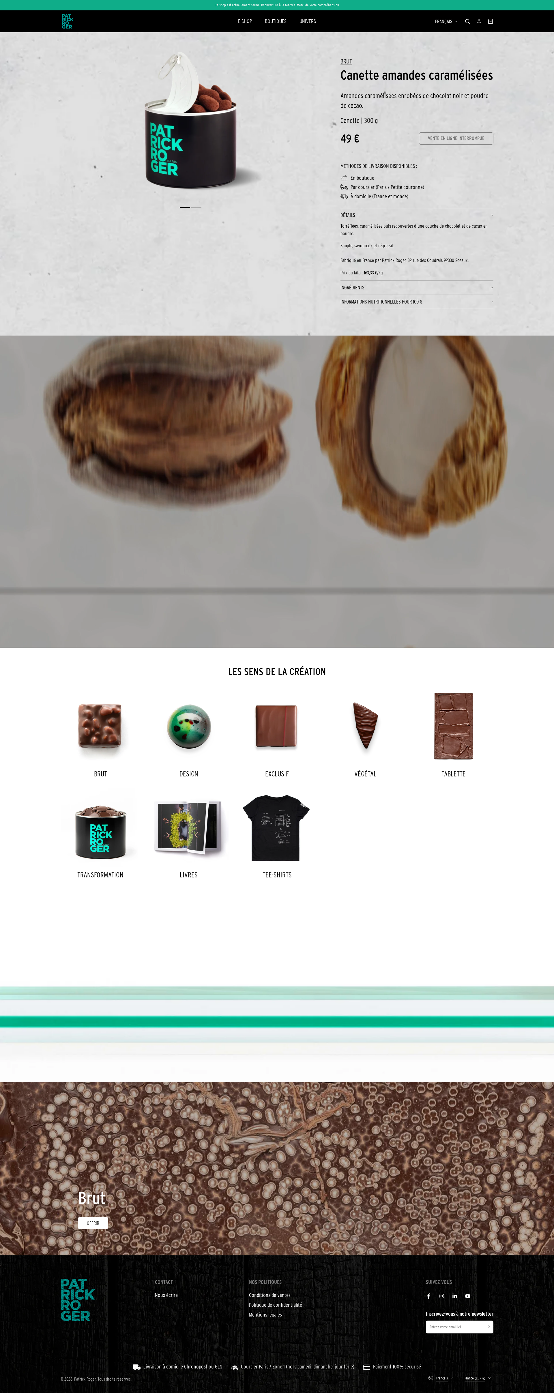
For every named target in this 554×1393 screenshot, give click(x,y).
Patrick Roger (85, 1378)
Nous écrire (166, 1295)
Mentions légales (265, 1315)
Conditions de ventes (270, 1295)
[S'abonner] (490, 1327)
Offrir (93, 1223)
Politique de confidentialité (275, 1305)
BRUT (346, 61)
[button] (467, 21)
